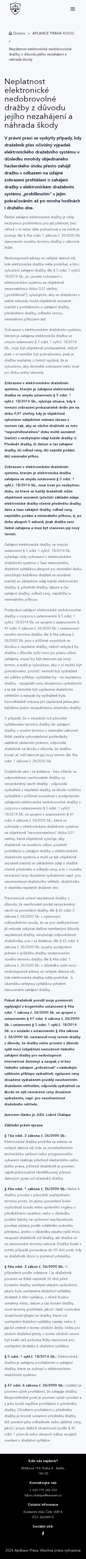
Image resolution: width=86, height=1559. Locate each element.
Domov (19, 33)
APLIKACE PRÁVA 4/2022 (53, 33)
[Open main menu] (72, 8)
